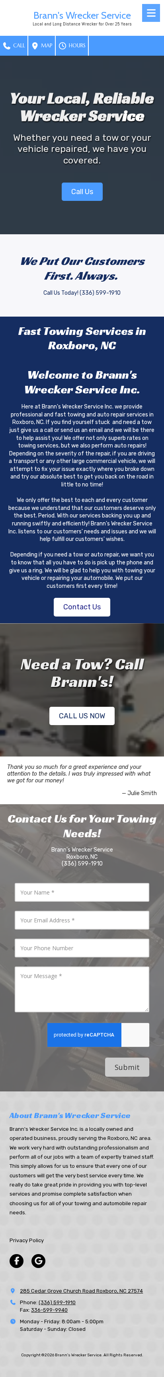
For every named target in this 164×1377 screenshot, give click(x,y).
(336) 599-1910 (57, 1302)
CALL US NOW (82, 716)
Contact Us (82, 607)
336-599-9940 (49, 1310)
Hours (76, 45)
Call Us (82, 191)
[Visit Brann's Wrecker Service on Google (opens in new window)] (38, 1261)
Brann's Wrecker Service (82, 15)
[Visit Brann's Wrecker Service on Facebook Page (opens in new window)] (16, 1261)
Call (18, 45)
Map (46, 45)
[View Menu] (151, 13)
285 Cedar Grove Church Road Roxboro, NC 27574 (81, 1291)
